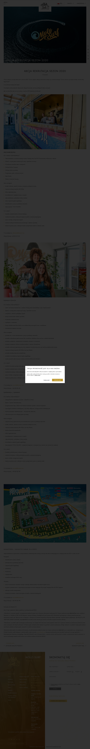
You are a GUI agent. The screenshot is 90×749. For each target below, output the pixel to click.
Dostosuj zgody (47, 380)
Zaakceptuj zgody (57, 380)
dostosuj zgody (37, 375)
